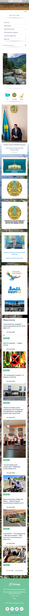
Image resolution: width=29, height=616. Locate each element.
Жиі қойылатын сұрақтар (11, 32)
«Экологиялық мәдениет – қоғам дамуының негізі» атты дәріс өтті (14, 326)
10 (12, 570)
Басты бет (6, 22)
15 (22, 570)
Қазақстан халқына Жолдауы (14, 258)
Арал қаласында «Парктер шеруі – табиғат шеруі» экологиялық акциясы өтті (13, 501)
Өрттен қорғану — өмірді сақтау (12, 344)
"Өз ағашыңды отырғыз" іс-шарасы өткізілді (13, 376)
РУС (14, 15)
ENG (18, 15)
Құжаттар (6, 39)
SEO (14, 598)
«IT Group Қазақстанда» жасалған (16, 589)
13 (18, 570)
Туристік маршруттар (10, 35)
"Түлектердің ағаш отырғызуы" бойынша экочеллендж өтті (11, 466)
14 (20, 570)
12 (16, 570)
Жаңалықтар (7, 25)
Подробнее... (6, 338)
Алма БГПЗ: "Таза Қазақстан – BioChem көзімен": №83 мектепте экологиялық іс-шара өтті (14, 536)
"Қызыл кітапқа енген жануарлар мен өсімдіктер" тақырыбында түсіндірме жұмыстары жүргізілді (13, 410)
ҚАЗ (11, 15)
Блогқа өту (14, 152)
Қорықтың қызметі (9, 29)
